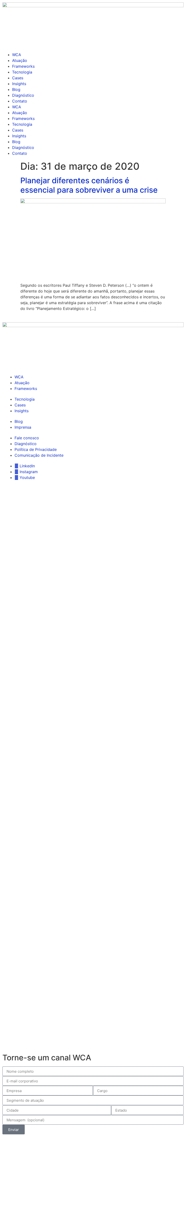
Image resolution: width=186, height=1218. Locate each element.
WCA (16, 54)
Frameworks (23, 66)
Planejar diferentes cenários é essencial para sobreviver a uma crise (89, 185)
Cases (17, 77)
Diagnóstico (23, 95)
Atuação (19, 60)
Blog (16, 89)
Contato (19, 101)
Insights (19, 83)
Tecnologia (22, 72)
